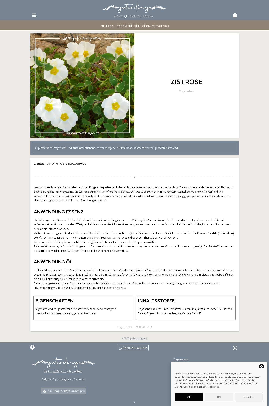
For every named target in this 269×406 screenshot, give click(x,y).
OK (189, 397)
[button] (261, 366)
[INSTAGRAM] (235, 347)
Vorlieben (249, 397)
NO (219, 397)
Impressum (181, 359)
